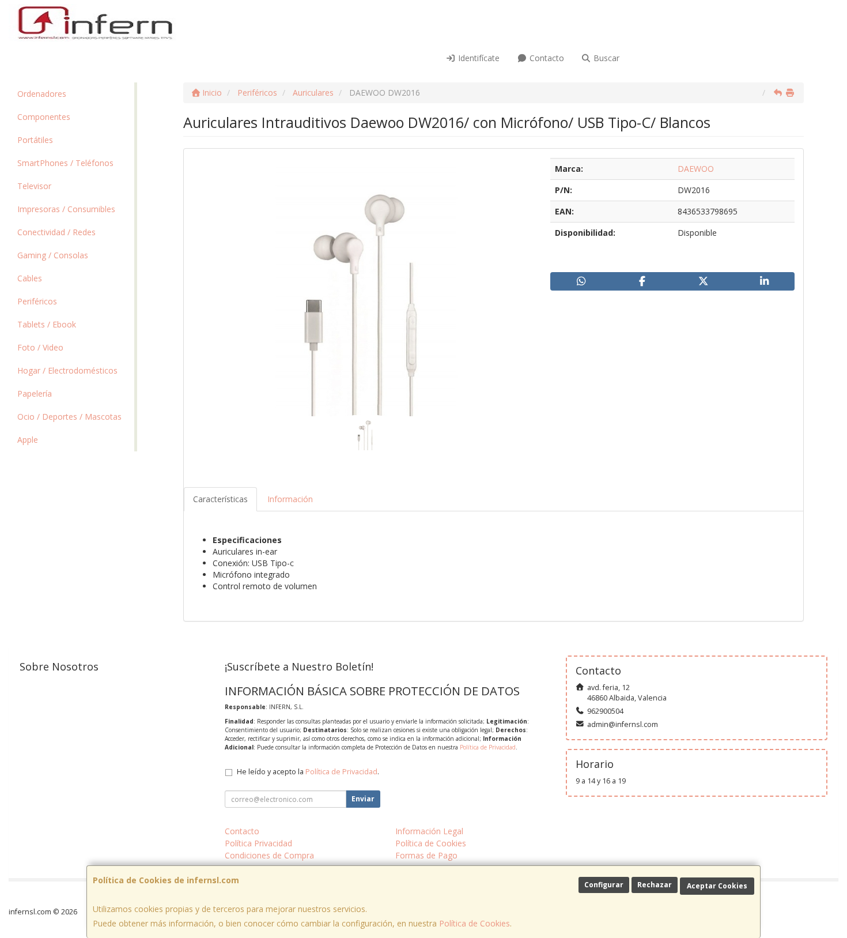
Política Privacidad (258, 843)
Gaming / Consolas (52, 255)
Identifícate (478, 57)
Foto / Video (40, 347)
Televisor (34, 185)
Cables (29, 278)
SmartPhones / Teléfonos (65, 162)
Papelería (34, 393)
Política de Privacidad (488, 747)
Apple (27, 439)
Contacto (545, 57)
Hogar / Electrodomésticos (67, 370)
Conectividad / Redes (56, 232)
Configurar (603, 885)
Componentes (43, 116)
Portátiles (35, 139)
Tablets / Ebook (46, 324)
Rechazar (654, 885)
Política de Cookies (474, 923)
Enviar (363, 799)
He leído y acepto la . (308, 772)
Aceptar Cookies (717, 886)
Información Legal (429, 831)
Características (220, 499)
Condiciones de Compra (269, 855)
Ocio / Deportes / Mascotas (69, 416)
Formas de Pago (426, 855)
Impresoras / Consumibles (66, 209)
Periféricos (37, 301)
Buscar (605, 57)
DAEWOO (696, 168)
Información (290, 499)
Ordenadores (41, 93)
